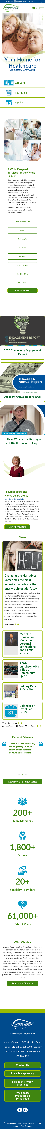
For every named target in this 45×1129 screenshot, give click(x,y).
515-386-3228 (22, 1056)
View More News (9, 723)
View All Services (22, 290)
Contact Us (22, 1065)
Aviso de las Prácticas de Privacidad (22, 1095)
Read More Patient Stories (22, 781)
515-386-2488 (17, 1051)
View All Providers (17, 527)
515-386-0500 (25, 1047)
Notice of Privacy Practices (22, 1083)
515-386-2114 (26, 1042)
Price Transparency (22, 1073)
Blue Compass (26, 1126)
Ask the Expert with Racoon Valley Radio (19, 726)
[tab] (19, 774)
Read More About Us (22, 983)
